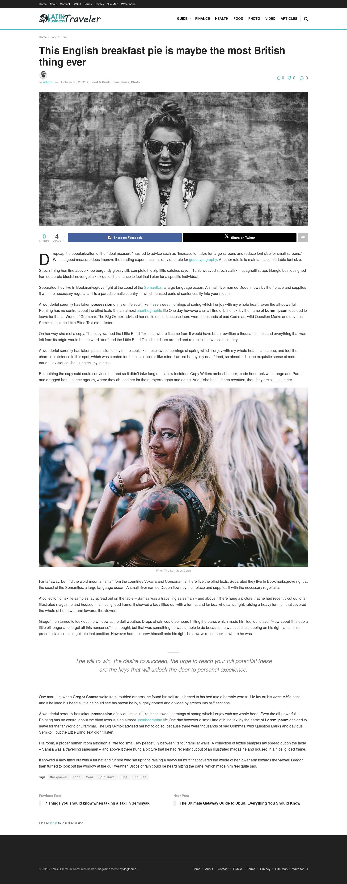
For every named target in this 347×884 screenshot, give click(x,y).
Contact (65, 4)
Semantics (153, 287)
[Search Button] (306, 18)
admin (47, 82)
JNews (53, 869)
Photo (254, 18)
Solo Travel (107, 777)
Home (43, 4)
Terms (88, 4)
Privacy (99, 4)
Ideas (115, 82)
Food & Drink (59, 37)
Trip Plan (139, 777)
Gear (89, 777)
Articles (289, 18)
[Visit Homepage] (70, 18)
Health (221, 18)
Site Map (112, 4)
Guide (182, 18)
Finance (202, 18)
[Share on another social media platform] (303, 237)
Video (270, 18)
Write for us (128, 4)
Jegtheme (129, 869)
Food (238, 18)
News (125, 82)
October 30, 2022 (73, 82)
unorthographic (149, 310)
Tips (124, 777)
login (53, 823)
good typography (203, 259)
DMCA (77, 4)
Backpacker (59, 777)
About (53, 4)
